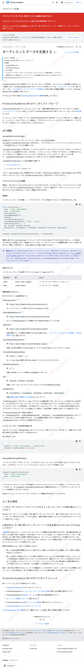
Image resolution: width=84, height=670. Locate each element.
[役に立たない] (80, 46)
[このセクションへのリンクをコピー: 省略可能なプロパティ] (21, 292)
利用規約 (5, 660)
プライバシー (14, 660)
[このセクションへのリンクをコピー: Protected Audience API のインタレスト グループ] (60, 104)
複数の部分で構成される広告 (21, 397)
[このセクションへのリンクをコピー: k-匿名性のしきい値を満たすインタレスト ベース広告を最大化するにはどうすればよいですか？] (15, 528)
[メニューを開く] (3, 2)
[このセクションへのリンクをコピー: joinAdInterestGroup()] (28, 136)
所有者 (78, 111)
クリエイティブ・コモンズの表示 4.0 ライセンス (46, 630)
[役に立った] (76, 46)
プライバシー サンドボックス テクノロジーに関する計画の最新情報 (24, 21)
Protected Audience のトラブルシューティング (24, 606)
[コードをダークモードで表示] (76, 204)
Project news (6, 652)
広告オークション (29, 595)
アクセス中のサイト (14, 165)
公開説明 (5, 532)
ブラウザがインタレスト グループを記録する (28, 89)
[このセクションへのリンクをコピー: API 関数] (14, 131)
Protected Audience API (15, 588)
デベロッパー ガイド (65, 87)
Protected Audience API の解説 (13, 610)
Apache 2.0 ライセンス (16, 632)
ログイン (79, 2)
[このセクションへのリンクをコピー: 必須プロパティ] (16, 268)
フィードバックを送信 (72, 52)
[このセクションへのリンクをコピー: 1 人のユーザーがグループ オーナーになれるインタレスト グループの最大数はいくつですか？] (13, 510)
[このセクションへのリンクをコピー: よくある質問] (19, 501)
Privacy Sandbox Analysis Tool (66, 648)
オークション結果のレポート (17, 599)
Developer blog (7, 648)
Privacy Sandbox (7, 47)
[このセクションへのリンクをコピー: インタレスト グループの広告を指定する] (34, 426)
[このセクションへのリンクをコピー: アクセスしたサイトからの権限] (27, 181)
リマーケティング (8, 111)
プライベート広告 (10, 8)
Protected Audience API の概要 (31, 96)
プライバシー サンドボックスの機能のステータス (18, 26)
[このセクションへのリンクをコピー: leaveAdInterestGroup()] (29, 458)
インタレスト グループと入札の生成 (36, 591)
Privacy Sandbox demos (64, 652)
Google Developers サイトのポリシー (57, 632)
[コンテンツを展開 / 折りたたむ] (16, 58)
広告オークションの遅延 (32, 602)
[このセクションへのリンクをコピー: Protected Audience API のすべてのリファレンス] (59, 578)
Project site (33, 648)
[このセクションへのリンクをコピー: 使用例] (9, 196)
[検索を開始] (53, 2)
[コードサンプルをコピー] (80, 204)
